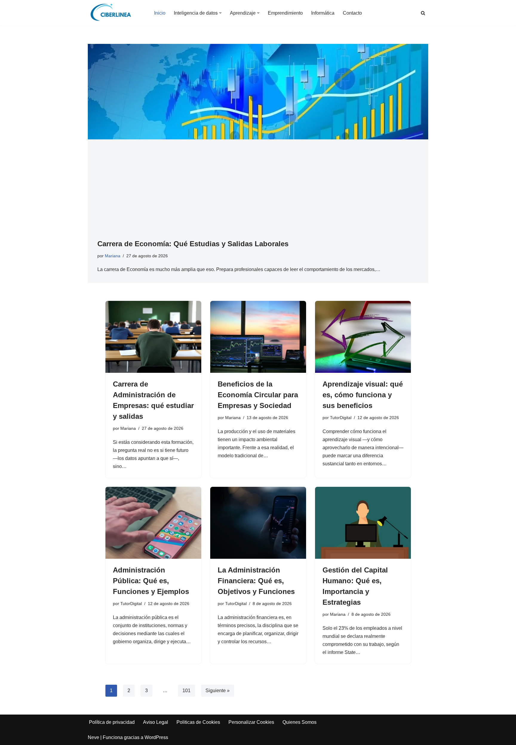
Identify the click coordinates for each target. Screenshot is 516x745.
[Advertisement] (258, 193)
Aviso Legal (155, 722)
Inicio (159, 13)
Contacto (352, 13)
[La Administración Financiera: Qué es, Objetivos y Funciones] (258, 523)
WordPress (156, 737)
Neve (93, 737)
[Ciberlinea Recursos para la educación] (113, 13)
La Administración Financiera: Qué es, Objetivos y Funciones (256, 580)
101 (186, 690)
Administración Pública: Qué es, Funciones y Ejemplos (151, 580)
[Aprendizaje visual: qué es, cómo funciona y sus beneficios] (363, 337)
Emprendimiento (285, 13)
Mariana (112, 255)
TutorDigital (340, 417)
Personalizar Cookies (251, 722)
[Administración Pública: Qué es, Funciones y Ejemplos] (153, 523)
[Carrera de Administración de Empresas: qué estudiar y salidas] (153, 337)
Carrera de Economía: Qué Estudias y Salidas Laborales (192, 244)
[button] (220, 13)
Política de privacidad (112, 722)
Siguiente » (217, 690)
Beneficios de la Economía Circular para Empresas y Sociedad (258, 395)
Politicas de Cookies (198, 722)
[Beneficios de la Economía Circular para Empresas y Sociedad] (258, 337)
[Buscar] (423, 13)
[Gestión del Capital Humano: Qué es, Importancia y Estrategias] (363, 523)
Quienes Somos (299, 722)
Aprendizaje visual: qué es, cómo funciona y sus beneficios (362, 395)
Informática (322, 13)
